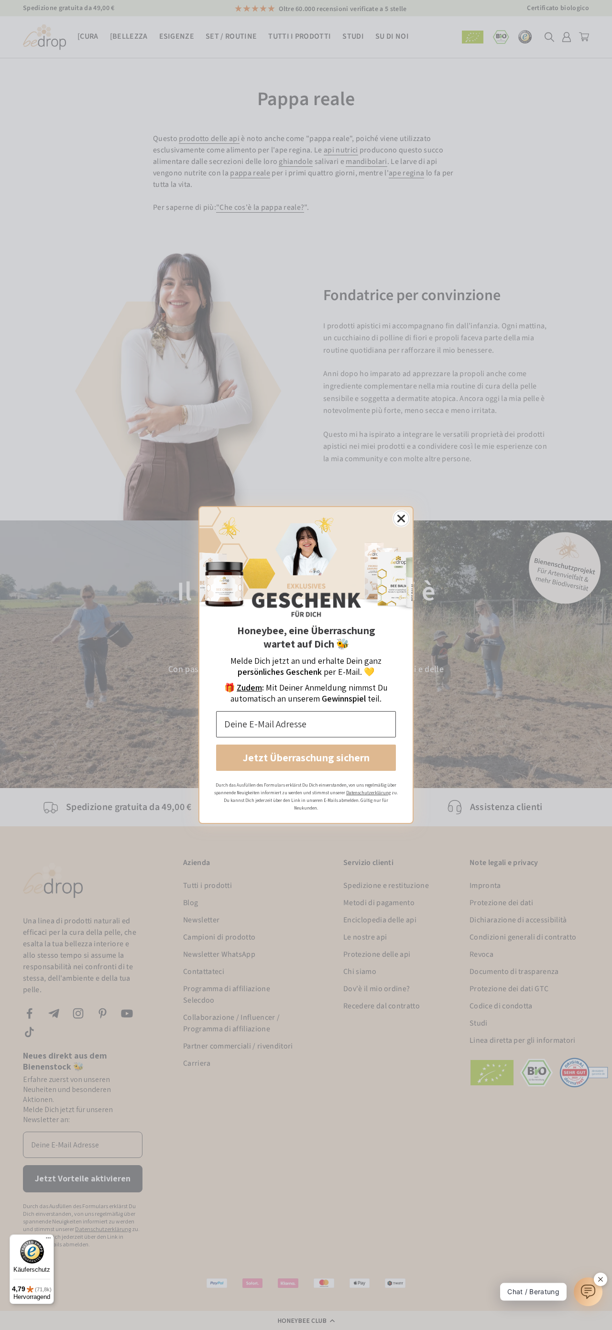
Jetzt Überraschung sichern (306, 757)
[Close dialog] (401, 518)
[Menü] (48, 1240)
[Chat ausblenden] (600, 1279)
